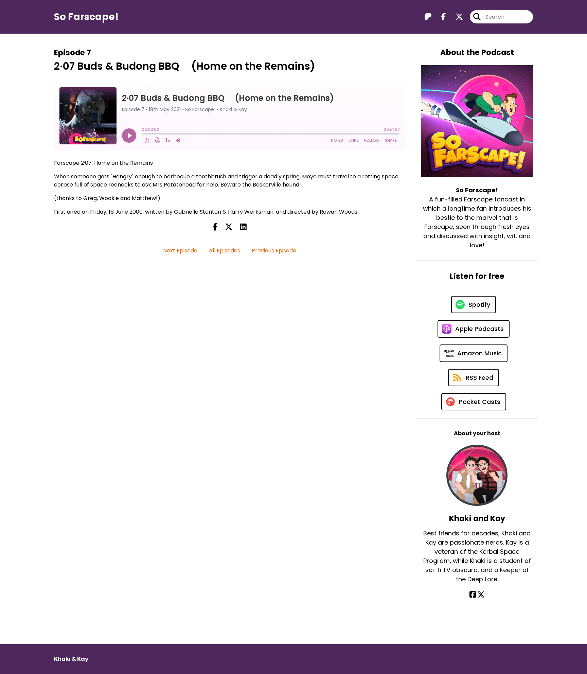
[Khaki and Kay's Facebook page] (472, 594)
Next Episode (180, 250)
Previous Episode (274, 250)
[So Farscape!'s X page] (455, 17)
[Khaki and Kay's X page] (481, 594)
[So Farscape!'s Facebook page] (439, 17)
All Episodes (224, 250)
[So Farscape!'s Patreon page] (428, 17)
